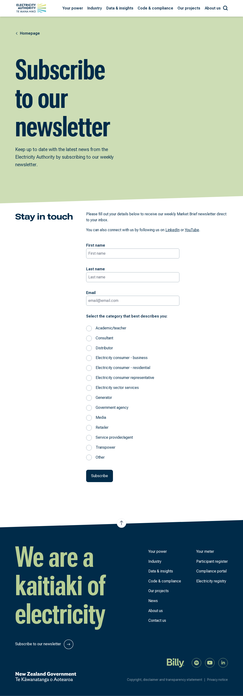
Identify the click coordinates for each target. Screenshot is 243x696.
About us (155, 610)
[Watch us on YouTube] (210, 662)
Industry (154, 561)
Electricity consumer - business (122, 357)
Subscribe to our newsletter (38, 644)
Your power (157, 551)
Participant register (212, 561)
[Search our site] (225, 7)
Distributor (104, 348)
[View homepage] (31, 8)
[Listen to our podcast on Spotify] (196, 662)
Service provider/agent (114, 437)
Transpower (105, 447)
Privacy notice (217, 680)
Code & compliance (164, 581)
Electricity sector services (117, 387)
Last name (95, 269)
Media (101, 417)
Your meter (205, 551)
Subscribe (99, 476)
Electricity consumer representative (125, 377)
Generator (104, 397)
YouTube (192, 230)
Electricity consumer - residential (123, 367)
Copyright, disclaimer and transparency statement (166, 680)
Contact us (157, 620)
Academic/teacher (111, 328)
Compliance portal (211, 571)
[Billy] (175, 662)
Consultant (104, 338)
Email (91, 292)
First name (95, 245)
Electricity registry (211, 581)
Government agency (112, 407)
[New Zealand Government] (45, 677)
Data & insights (160, 571)
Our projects (158, 591)
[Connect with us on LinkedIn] (223, 662)
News (153, 601)
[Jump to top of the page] (121, 523)
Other (100, 457)
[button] (73, 8)
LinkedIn (172, 230)
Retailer (102, 427)
